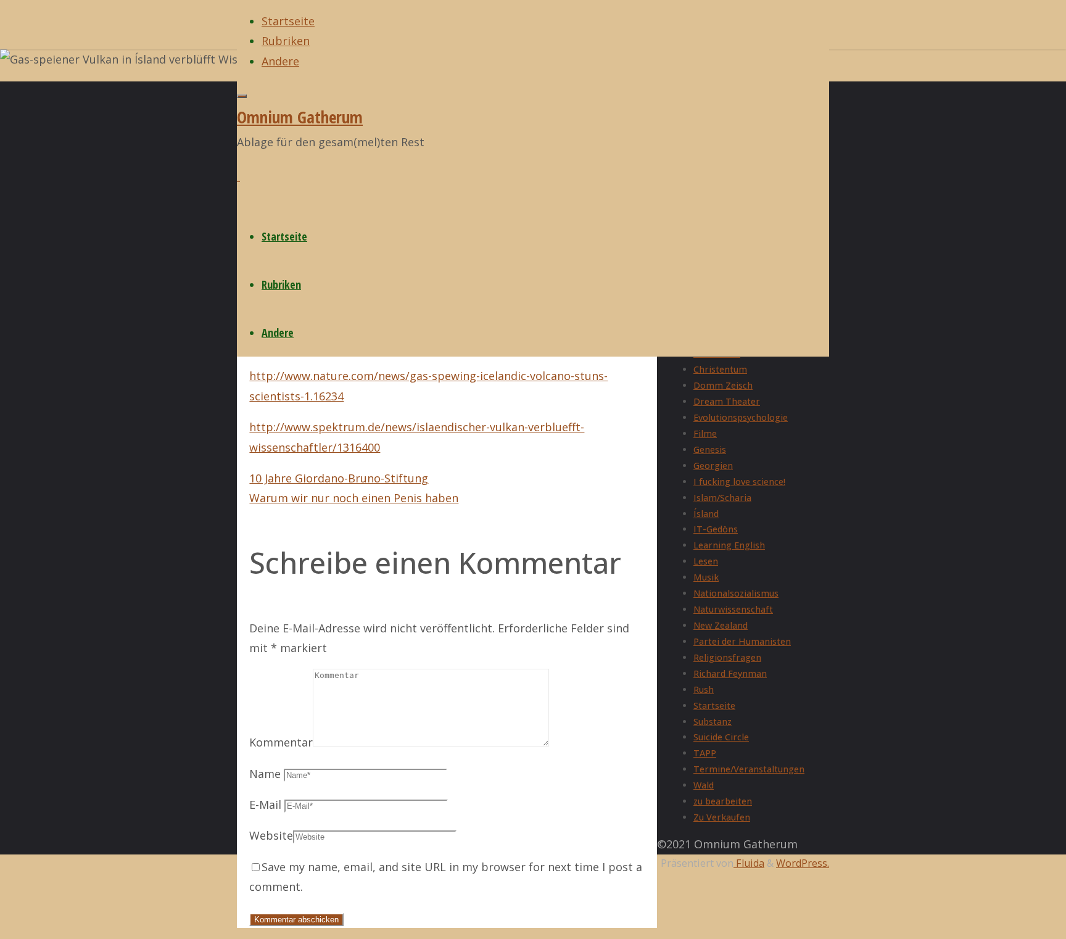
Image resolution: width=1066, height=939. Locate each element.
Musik (706, 577)
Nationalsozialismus (736, 593)
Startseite (714, 705)
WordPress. (802, 863)
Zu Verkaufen (721, 817)
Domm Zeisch (723, 385)
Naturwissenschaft (733, 609)
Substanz (712, 721)
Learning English (729, 545)
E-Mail (265, 804)
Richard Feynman (730, 673)
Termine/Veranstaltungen (748, 769)
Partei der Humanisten (742, 641)
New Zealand (720, 625)
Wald (703, 785)
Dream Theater (726, 401)
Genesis (709, 449)
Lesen (705, 561)
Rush (703, 689)
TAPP (704, 753)
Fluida (748, 863)
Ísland (706, 513)
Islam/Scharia (722, 497)
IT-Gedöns (715, 529)
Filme (705, 433)
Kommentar (281, 742)
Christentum (720, 369)
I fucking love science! (739, 481)
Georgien (713, 465)
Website (271, 835)
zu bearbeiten (722, 801)
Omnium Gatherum (300, 116)
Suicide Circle (721, 737)
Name (265, 773)
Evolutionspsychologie (740, 417)
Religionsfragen (727, 657)
